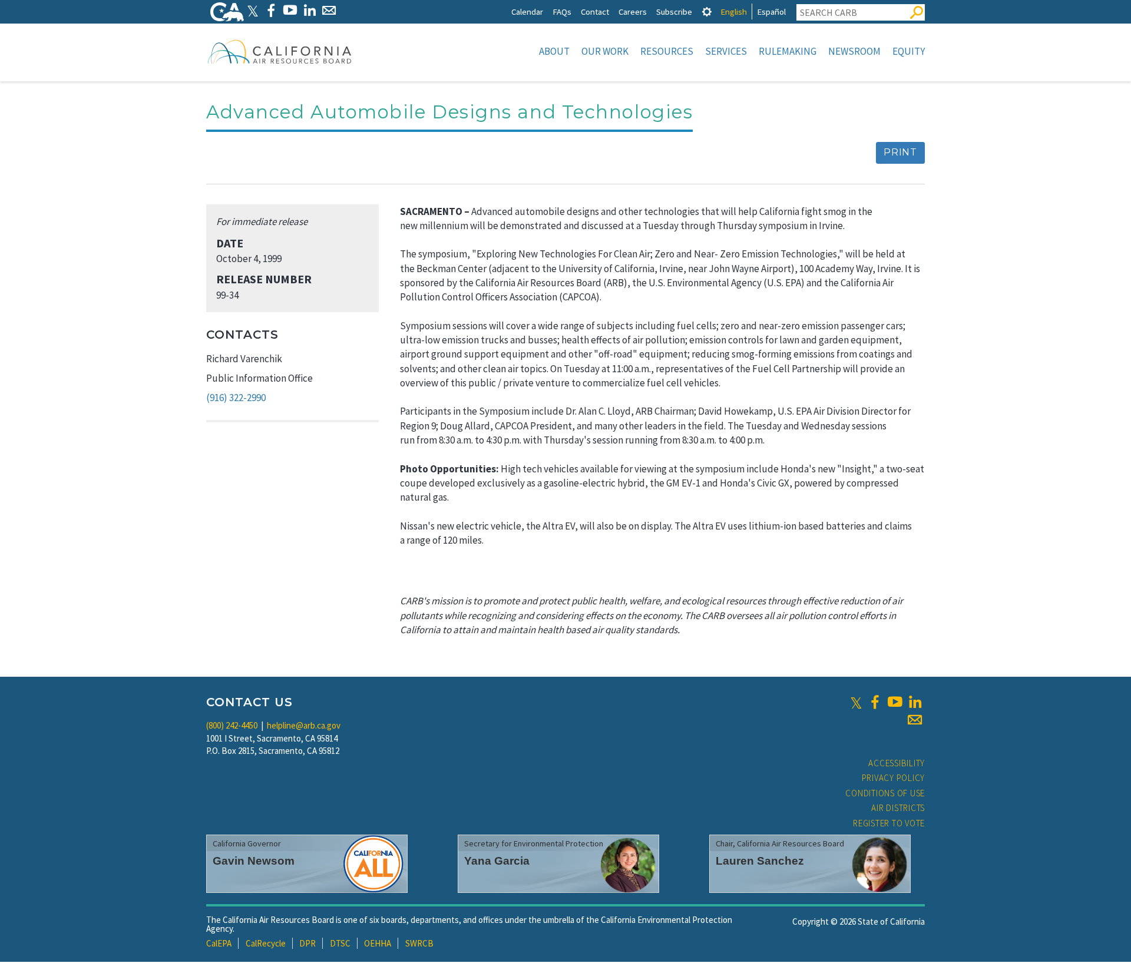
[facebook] (874, 702)
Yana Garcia (497, 861)
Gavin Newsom (254, 861)
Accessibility (896, 763)
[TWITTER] (253, 10)
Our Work (605, 51)
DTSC (340, 943)
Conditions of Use (885, 793)
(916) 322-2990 (236, 397)
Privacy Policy (893, 777)
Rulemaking (787, 51)
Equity (908, 51)
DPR (307, 943)
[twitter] (856, 702)
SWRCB (419, 943)
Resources (666, 51)
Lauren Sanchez (760, 861)
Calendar (527, 11)
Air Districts (898, 807)
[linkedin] (914, 702)
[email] (914, 719)
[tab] (707, 11)
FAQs (562, 11)
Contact (595, 11)
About (554, 51)
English (733, 11)
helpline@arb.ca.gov (303, 725)
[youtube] (894, 702)
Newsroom (854, 51)
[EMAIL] (329, 10)
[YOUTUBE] (290, 10)
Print (900, 152)
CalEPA (219, 943)
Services (726, 51)
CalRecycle (266, 943)
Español (771, 11)
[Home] (279, 51)
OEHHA (377, 943)
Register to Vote (889, 823)
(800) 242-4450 (231, 725)
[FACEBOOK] (270, 10)
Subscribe (674, 11)
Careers (633, 11)
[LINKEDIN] (309, 10)
